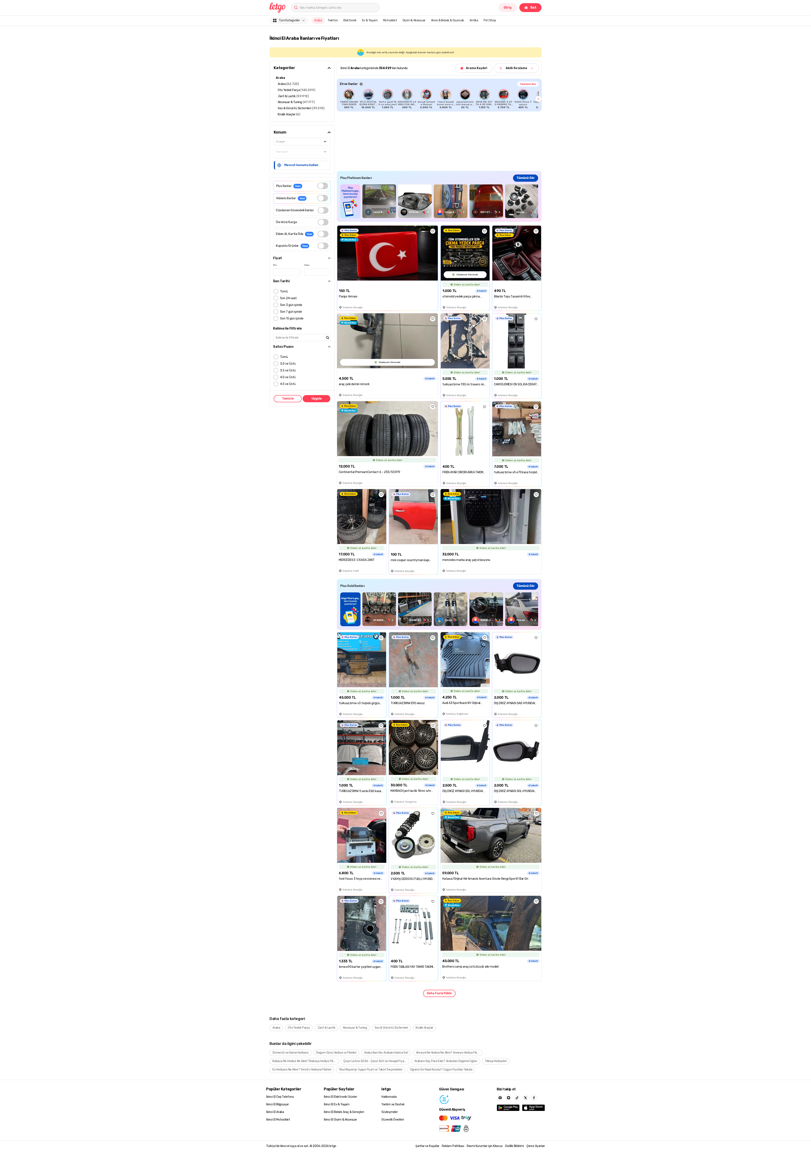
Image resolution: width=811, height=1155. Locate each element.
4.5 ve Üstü (288, 384)
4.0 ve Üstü (288, 377)
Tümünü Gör (528, 84)
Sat (533, 7)
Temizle (288, 398)
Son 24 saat (288, 298)
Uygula (317, 398)
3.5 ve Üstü (288, 370)
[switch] (322, 186)
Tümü (284, 291)
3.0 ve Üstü (288, 363)
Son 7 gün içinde (291, 312)
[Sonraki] (538, 99)
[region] (439, 99)
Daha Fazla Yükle (439, 993)
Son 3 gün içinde (291, 305)
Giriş (508, 7)
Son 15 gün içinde (291, 318)
